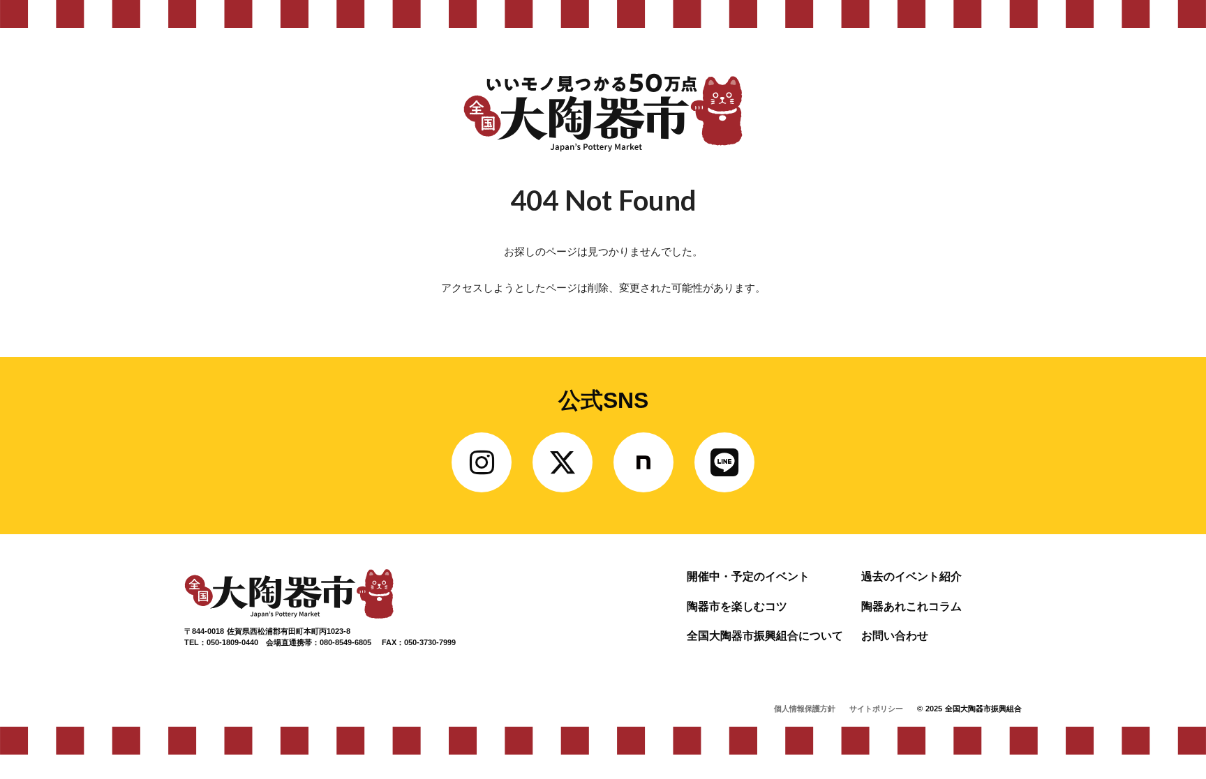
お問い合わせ (894, 636)
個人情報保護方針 (804, 708)
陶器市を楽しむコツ (737, 606)
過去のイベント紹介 (911, 576)
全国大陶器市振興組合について (765, 636)
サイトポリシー (876, 708)
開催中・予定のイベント (748, 576)
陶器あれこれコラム (911, 606)
